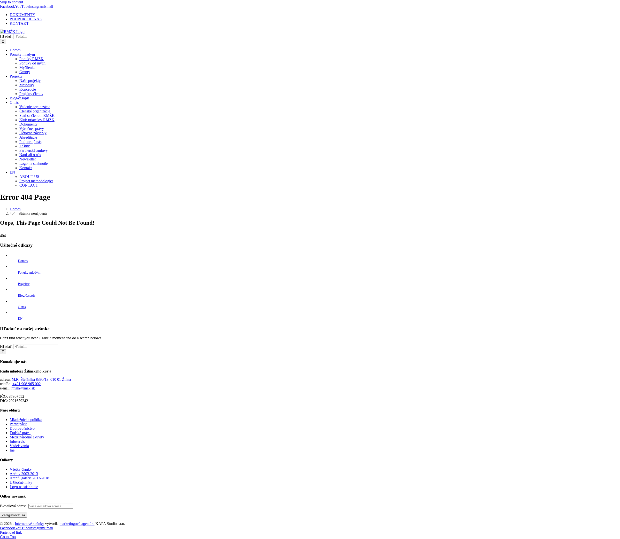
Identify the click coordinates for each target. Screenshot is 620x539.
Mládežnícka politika (26, 420)
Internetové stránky (29, 524)
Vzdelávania (19, 446)
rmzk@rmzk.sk (23, 388)
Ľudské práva (20, 433)
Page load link (11, 532)
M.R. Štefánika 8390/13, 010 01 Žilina (41, 379)
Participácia (18, 424)
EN (20, 318)
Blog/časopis (26, 295)
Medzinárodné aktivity (27, 437)
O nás (22, 307)
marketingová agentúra (77, 524)
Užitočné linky (21, 482)
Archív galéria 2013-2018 (29, 478)
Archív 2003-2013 (24, 474)
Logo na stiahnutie (24, 487)
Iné (12, 450)
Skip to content (11, 2)
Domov (23, 261)
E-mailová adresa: (14, 506)
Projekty (24, 284)
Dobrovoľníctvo (22, 428)
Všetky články (21, 469)
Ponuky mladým (29, 272)
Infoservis (17, 441)
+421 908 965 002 (26, 384)
